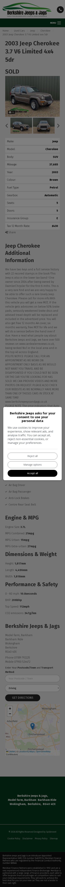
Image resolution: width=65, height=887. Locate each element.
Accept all (32, 473)
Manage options (32, 464)
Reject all (32, 456)
